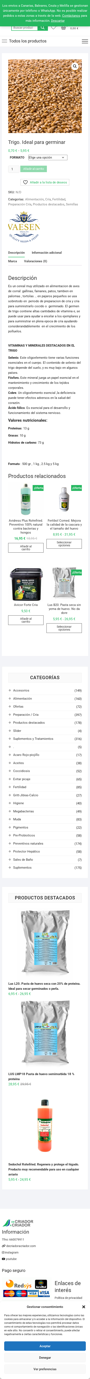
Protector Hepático (26, 851)
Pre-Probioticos (24, 835)
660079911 (16, 1239)
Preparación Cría (19, 204)
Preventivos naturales (28, 843)
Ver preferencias (45, 1369)
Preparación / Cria (26, 715)
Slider (17, 731)
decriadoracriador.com (21, 1246)
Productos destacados (48, 204)
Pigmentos (20, 827)
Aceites (18, 763)
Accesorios (21, 690)
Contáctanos (71, 16)
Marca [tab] (12, 261)
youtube (11, 1259)
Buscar (42, 27)
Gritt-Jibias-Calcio (25, 795)
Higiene (18, 803)
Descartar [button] (58, 21)
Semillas (72, 204)
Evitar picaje (21, 779)
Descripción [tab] (16, 253)
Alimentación (34, 199)
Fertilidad (58, 199)
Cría (48, 199)
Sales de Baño (23, 860)
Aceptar (45, 1346)
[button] (84, 1307)
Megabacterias (23, 811)
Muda (17, 819)
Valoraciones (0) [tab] (35, 261)
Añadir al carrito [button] (26, 548)
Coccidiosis (21, 771)
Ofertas (18, 706)
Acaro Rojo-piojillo (26, 755)
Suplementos (22, 867)
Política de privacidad (68, 1298)
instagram (11, 1252)
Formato (17, 157)
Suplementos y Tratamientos (33, 739)
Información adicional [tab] (47, 253)
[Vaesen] (24, 226)
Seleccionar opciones (64, 544)
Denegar (45, 1358)
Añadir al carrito (33, 168)
